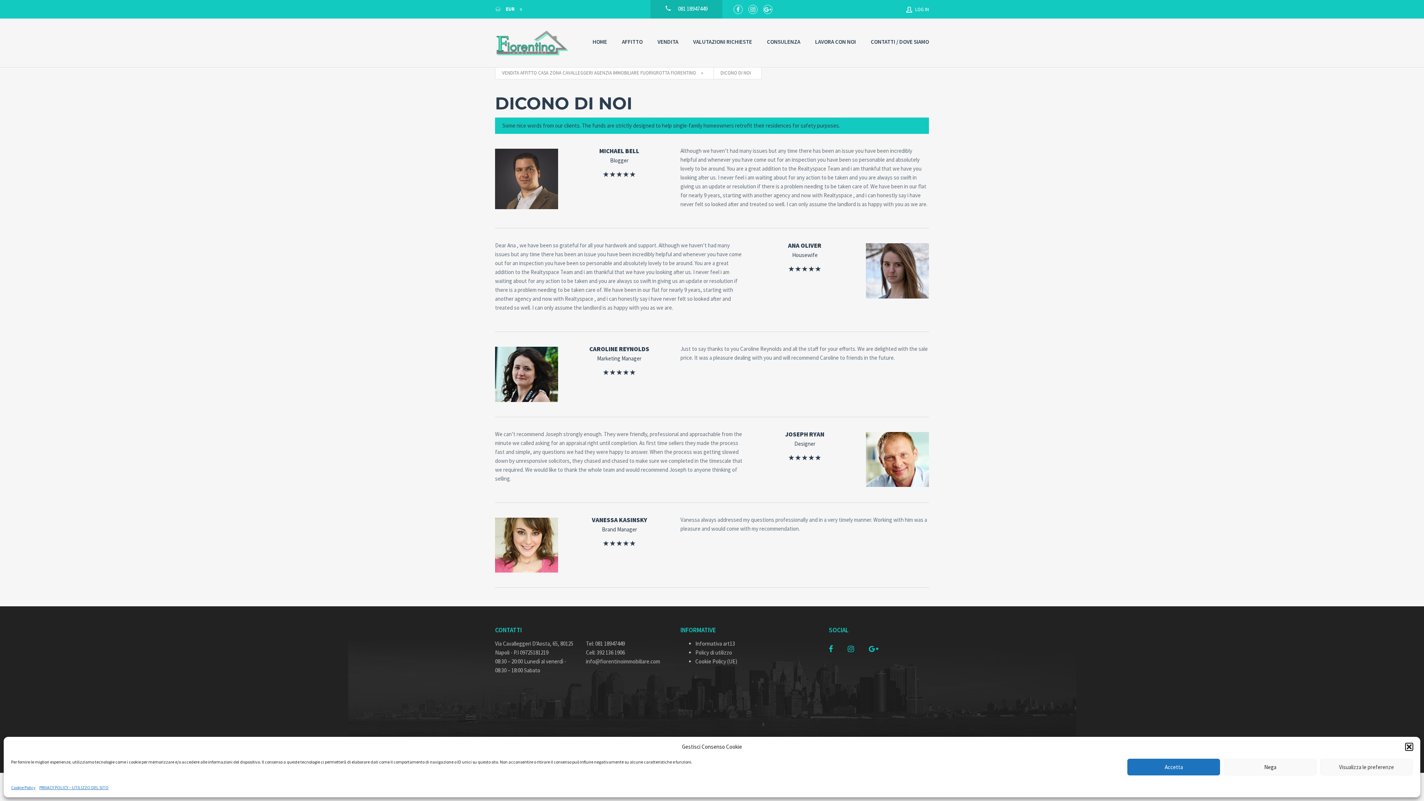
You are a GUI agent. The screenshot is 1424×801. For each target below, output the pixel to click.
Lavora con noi (835, 41)
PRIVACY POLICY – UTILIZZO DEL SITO (74, 787)
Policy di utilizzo (713, 652)
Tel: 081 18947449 (605, 643)
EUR (510, 9)
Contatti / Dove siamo (900, 41)
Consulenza (783, 41)
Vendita (667, 41)
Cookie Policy (23, 787)
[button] (1409, 747)
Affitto (632, 41)
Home (600, 41)
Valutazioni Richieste (722, 41)
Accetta (1174, 767)
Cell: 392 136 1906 (605, 652)
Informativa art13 (715, 643)
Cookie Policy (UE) (716, 661)
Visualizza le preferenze (1366, 767)
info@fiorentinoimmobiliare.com (623, 661)
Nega (1270, 767)
